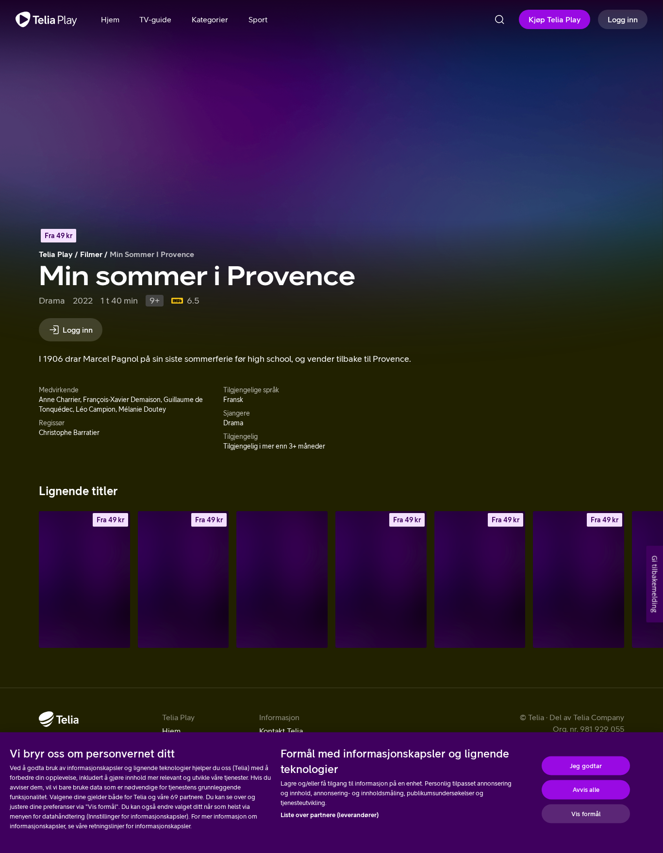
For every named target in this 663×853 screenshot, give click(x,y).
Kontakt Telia (281, 730)
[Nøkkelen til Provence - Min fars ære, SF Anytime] (578, 579)
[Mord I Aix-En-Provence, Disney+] (282, 579)
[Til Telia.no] (59, 719)
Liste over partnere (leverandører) (330, 815)
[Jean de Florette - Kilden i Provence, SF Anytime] (381, 579)
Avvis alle (586, 789)
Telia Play (56, 254)
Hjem (171, 730)
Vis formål (585, 813)
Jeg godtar (586, 765)
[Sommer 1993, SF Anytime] (84, 579)
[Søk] (499, 19)
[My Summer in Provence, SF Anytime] (183, 579)
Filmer (91, 254)
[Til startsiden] (46, 19)
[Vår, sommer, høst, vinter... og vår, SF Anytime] (480, 579)
